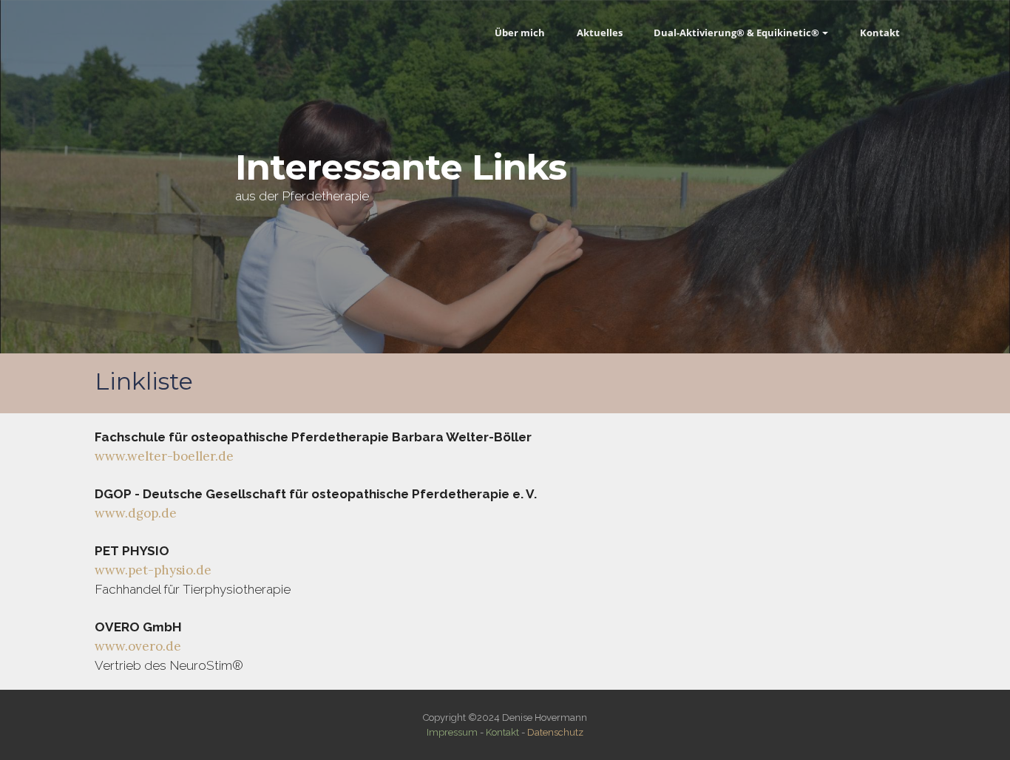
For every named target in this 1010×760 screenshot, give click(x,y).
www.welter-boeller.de (164, 456)
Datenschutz (555, 732)
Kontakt (880, 32)
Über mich (520, 32)
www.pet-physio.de (153, 570)
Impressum (452, 732)
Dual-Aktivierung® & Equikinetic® (736, 32)
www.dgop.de (136, 513)
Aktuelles (600, 32)
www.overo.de (138, 646)
